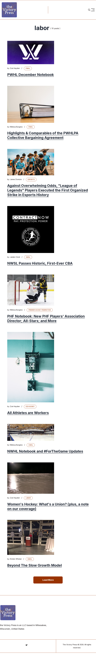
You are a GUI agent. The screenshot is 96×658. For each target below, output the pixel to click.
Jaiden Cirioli (15, 257)
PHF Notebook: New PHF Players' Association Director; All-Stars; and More (46, 318)
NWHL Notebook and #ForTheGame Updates (45, 451)
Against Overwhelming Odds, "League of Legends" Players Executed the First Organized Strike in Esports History (47, 190)
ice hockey (30, 406)
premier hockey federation (40, 310)
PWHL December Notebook (30, 75)
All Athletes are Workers (28, 413)
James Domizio (16, 179)
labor (28, 498)
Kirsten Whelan (16, 559)
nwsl (28, 257)
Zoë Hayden (15, 68)
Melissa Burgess (16, 127)
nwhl (30, 559)
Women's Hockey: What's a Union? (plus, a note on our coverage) (48, 506)
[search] (89, 10)
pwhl (28, 68)
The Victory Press (70, 644)
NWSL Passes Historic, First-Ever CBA (40, 263)
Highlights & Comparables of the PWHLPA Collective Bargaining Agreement (42, 135)
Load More (48, 580)
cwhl (31, 445)
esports (31, 179)
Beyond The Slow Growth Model (34, 565)
